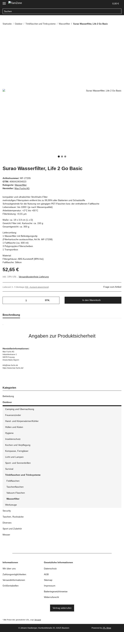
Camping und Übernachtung (19, 409)
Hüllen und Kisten (14, 427)
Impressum (49, 585)
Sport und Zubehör (12, 528)
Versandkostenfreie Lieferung (34, 276)
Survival (9, 469)
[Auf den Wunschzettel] (114, 38)
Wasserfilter (21, 185)
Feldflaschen (13, 481)
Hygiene (9, 433)
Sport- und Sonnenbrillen (18, 463)
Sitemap (48, 580)
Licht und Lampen (14, 457)
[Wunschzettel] (100, 3)
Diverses (7, 522)
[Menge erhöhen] (55, 300)
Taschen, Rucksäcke (13, 516)
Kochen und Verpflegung (17, 445)
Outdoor (7, 402)
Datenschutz (50, 568)
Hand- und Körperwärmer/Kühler (22, 421)
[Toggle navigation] (4, 2)
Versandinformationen (14, 580)
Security (7, 510)
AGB (46, 574)
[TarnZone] (15, 3)
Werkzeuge (11, 504)
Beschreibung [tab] (11, 314)
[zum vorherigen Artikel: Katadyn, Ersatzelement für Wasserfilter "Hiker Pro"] (117, 23)
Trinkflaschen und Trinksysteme (23, 475)
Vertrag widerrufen (62, 608)
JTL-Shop (107, 628)
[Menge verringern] (6, 300)
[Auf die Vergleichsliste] (106, 38)
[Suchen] (118, 11)
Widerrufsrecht (51, 597)
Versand (37, 620)
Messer (6, 534)
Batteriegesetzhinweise (55, 591)
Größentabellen (11, 585)
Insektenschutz (13, 439)
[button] (92, 3)
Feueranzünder (13, 415)
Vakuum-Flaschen (15, 492)
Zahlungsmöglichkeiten (14, 574)
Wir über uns (9, 568)
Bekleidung (8, 396)
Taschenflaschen (15, 487)
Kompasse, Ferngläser (16, 451)
